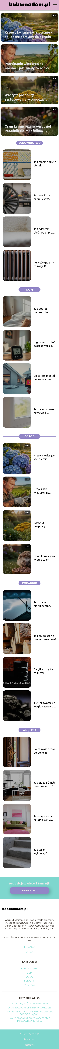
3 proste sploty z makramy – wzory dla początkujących (30, 1012)
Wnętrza (29, 729)
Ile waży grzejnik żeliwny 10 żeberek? (44, 264)
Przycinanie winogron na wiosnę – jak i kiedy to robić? (27, 66)
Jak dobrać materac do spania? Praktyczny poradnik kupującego (41, 310)
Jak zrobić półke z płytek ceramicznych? (45, 163)
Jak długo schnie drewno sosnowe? (45, 637)
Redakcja (29, 947)
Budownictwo (29, 142)
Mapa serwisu (29, 1039)
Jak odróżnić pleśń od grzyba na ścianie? (44, 230)
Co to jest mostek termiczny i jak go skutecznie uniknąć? (45, 377)
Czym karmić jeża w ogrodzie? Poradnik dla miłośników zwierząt (28, 129)
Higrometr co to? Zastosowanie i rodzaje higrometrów (44, 344)
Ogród (29, 436)
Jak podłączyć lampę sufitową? (29, 1003)
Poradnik (29, 583)
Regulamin (29, 1045)
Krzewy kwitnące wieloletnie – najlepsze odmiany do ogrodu (28, 34)
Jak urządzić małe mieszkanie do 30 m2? (45, 784)
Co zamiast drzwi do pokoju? (44, 750)
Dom (29, 289)
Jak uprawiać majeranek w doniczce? (29, 1007)
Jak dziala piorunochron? (42, 604)
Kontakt (29, 951)
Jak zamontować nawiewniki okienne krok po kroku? (44, 411)
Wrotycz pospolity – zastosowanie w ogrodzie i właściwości (25, 97)
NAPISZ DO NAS (29, 891)
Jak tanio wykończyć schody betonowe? (40, 851)
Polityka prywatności (29, 1033)
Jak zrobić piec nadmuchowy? (43, 197)
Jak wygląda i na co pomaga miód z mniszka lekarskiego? (29, 1019)
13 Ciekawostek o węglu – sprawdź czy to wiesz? (44, 704)
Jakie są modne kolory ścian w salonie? (43, 818)
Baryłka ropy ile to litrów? (43, 671)
